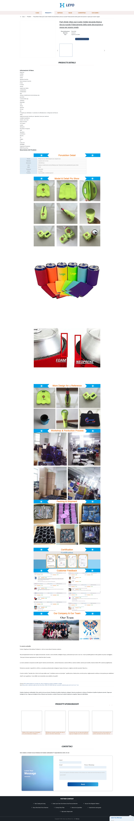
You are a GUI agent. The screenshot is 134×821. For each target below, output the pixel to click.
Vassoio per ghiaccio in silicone (79, 692)
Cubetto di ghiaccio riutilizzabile (27, 692)
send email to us (83, 39)
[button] (57, 50)
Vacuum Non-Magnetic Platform (92, 803)
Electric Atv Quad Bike (77, 807)
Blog (70, 12)
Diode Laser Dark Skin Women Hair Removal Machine (65, 803)
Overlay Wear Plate (59, 807)
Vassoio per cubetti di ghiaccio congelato (67, 694)
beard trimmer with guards (95, 807)
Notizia (60, 12)
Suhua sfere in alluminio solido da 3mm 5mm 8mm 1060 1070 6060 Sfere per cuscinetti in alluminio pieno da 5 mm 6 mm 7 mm (50, 685)
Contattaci (82, 12)
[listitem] (67, 50)
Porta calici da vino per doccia (43, 692)
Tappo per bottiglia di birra (34, 694)
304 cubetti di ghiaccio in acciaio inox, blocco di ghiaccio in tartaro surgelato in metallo (43, 683)
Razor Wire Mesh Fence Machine (40, 807)
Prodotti (48, 12)
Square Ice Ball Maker (83, 694)
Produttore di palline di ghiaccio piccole (96, 692)
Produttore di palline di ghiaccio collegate (61, 692)
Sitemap (77, 818)
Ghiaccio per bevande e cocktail (49, 694)
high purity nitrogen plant (67, 811)
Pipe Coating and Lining (40, 803)
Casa (37, 12)
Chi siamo (95, 12)
